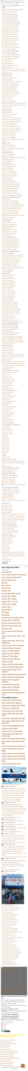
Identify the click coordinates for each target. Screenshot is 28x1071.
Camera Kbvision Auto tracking (10, 266)
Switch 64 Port (6, 448)
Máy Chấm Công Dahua (8, 481)
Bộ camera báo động (8, 63)
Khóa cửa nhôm (6, 548)
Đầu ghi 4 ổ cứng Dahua (8, 284)
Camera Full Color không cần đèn (11, 354)
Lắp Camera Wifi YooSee (7, 1061)
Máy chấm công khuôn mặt (9, 470)
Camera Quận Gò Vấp (8, 934)
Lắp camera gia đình (7, 992)
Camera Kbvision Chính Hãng (8, 1043)
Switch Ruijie (5, 387)
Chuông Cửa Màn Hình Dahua (10, 491)
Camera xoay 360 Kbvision (9, 250)
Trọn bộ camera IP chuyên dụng (11, 54)
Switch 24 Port (6, 445)
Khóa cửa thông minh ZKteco (10, 532)
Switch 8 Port (5, 441)
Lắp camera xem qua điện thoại (8, 1051)
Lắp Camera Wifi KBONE (7, 1063)
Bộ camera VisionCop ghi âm (10, 43)
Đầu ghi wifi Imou (7, 76)
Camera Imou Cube (7, 80)
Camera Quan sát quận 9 (8, 963)
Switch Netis (5, 405)
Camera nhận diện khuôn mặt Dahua (12, 338)
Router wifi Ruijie (6, 428)
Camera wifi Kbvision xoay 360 (10, 239)
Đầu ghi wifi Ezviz (6, 112)
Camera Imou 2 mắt (7, 99)
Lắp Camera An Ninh (7, 905)
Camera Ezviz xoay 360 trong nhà (11, 119)
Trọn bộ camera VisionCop (9, 40)
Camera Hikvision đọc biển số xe (11, 210)
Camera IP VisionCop (8, 349)
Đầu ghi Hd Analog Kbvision (9, 224)
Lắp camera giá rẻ (8, 990)
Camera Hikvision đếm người (10, 213)
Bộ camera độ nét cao (8, 67)
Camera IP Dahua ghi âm (9, 296)
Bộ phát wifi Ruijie (7, 383)
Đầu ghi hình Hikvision (8, 165)
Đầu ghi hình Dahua (7, 275)
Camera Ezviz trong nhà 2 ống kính (11, 121)
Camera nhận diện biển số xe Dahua (12, 340)
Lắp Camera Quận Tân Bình (9, 936)
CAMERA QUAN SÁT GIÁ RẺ (9, 964)
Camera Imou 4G (6, 98)
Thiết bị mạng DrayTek (8, 407)
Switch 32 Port (6, 446)
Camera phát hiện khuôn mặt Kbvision (12, 255)
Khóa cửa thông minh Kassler (10, 530)
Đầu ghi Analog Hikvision (9, 166)
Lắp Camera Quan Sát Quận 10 (10, 948)
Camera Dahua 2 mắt (8, 315)
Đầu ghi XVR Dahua (7, 277)
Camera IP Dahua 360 (8, 298)
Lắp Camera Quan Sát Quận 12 (10, 914)
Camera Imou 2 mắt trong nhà (10, 85)
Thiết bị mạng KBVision (8, 423)
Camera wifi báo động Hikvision (10, 188)
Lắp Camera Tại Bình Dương (10, 907)
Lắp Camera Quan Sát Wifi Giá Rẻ (11, 950)
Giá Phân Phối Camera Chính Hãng (11, 952)
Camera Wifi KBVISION (8, 237)
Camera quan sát (6, 988)
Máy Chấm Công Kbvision (9, 482)
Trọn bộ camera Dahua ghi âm (10, 20)
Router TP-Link (6, 376)
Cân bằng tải (5, 452)
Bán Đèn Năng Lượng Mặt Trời (10, 921)
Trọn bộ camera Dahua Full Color (11, 22)
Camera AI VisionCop (8, 352)
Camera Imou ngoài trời (8, 87)
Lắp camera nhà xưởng (14, 994)
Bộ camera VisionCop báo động (10, 47)
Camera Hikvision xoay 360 (9, 190)
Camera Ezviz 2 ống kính (8, 136)
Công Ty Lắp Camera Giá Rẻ (9, 919)
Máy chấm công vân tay (8, 472)
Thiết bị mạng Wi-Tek (8, 419)
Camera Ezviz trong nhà (8, 114)
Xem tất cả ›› (5, 873)
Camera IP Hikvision (7, 179)
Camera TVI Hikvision (8, 177)
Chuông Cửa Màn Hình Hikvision (11, 489)
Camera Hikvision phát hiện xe (10, 212)
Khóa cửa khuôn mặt (7, 538)
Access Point (5, 450)
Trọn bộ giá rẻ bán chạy (8, 16)
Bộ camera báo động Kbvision (10, 38)
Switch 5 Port (5, 439)
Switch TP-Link (6, 374)
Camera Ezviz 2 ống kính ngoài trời (11, 130)
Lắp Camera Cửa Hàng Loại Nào (9, 1052)
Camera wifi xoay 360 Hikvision (10, 183)
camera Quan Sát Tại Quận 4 (10, 941)
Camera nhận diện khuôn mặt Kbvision (13, 257)
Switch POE (5, 435)
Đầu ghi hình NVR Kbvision (9, 226)
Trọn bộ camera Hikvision (9, 25)
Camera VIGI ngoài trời (8, 156)
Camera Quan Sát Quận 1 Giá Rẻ (11, 954)
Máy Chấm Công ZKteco (8, 479)
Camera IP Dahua (7, 289)
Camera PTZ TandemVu (8, 201)
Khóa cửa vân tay (6, 539)
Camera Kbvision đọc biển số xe (10, 259)
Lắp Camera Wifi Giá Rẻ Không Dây (9, 1058)
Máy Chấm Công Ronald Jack (10, 475)
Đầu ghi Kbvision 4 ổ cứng (9, 231)
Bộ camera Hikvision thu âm (9, 27)
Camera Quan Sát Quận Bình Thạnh (12, 932)
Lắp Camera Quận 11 (7, 961)
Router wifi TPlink (7, 432)
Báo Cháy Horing (6, 507)
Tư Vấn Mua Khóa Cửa (6, 1065)
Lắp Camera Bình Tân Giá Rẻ (10, 930)
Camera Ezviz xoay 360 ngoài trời (11, 128)
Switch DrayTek (6, 410)
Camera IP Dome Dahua (8, 291)
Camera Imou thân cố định (9, 89)
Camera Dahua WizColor (9, 325)
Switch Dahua (5, 399)
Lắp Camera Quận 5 (7, 943)
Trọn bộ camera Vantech (9, 49)
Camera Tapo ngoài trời (8, 146)
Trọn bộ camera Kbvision (9, 33)
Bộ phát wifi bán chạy (8, 459)
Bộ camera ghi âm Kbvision (9, 34)
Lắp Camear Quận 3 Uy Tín (9, 910)
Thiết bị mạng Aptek (7, 414)
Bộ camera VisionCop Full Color (10, 45)
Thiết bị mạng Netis (7, 401)
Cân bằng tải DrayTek (8, 412)
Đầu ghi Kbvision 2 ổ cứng (9, 230)
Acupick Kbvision (6, 253)
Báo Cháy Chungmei (7, 509)
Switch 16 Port (6, 443)
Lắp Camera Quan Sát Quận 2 (10, 928)
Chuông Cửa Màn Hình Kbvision (11, 493)
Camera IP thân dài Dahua (9, 293)
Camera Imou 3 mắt (7, 101)
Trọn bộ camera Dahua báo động (11, 24)
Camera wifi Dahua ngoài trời (10, 304)
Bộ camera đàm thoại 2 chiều (10, 65)
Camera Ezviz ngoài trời (8, 123)
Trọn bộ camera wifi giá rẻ (9, 52)
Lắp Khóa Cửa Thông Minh (9, 925)
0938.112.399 (21, 3)
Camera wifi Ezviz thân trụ (9, 125)
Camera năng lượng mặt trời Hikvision (12, 195)
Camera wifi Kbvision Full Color (10, 244)
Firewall (4, 455)
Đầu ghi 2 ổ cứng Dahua (8, 282)
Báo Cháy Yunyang (7, 505)
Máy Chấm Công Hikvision (9, 477)
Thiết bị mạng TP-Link (8, 372)
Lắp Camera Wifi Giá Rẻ (8, 939)
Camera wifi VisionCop (8, 351)
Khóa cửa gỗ (5, 550)
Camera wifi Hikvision (8, 181)
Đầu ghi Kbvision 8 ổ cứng (9, 233)
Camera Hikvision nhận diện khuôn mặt (13, 206)
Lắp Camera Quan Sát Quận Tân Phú (12, 937)
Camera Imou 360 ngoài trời (9, 90)
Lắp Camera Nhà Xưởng (6, 1056)
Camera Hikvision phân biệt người (11, 208)
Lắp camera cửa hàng (20, 992)
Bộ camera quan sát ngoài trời (10, 58)
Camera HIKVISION (5, 1045)
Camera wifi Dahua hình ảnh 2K (10, 311)
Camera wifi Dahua (7, 300)
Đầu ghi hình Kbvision (8, 222)
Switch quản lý (6, 437)
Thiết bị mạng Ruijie (7, 381)
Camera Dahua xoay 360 (8, 318)
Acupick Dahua (6, 331)
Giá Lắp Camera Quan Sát (9, 923)
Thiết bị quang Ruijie (7, 389)
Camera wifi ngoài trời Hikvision (11, 186)
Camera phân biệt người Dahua (10, 333)
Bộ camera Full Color (7, 60)
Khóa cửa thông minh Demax (10, 527)
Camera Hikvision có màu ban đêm (11, 194)
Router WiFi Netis (7, 403)
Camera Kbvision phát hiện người (11, 260)
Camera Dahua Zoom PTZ (9, 316)
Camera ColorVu (6, 199)
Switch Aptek (5, 417)
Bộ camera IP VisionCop (8, 42)
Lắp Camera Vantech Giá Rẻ (7, 1040)
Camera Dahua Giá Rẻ (6, 1042)
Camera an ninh (4, 1047)
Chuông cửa (22, 484)
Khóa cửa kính (6, 545)
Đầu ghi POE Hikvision (8, 170)
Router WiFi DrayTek (7, 408)
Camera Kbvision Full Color (9, 264)
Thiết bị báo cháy (19, 500)
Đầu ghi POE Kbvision (8, 228)
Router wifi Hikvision (7, 392)
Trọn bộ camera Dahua (8, 18)
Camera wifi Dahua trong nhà (10, 302)
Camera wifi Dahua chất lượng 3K (11, 313)
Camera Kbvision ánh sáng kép (10, 262)
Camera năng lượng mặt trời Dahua (12, 322)
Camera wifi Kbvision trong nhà (10, 240)
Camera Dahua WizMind (8, 329)
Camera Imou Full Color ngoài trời (11, 92)
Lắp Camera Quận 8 (7, 912)
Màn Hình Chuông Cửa (8, 498)
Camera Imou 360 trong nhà (10, 83)
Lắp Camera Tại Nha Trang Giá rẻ (11, 908)
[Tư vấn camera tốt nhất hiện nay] (26, 566)
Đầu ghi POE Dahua (7, 280)
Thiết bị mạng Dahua (8, 396)
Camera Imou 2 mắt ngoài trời (10, 94)
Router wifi (5, 426)
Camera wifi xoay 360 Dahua (10, 305)
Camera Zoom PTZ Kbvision (9, 248)
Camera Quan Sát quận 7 (9, 946)
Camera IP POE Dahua (8, 295)
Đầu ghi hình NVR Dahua (9, 278)
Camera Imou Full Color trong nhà (11, 81)
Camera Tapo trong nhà (8, 145)
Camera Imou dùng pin (8, 96)
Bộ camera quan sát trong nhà (10, 56)
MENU (4, 563)
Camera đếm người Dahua (9, 334)
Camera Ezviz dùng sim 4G (9, 134)
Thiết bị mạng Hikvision (8, 390)
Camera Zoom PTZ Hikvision (10, 192)
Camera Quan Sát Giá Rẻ (8, 916)
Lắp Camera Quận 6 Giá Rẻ (9, 945)
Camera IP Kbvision (7, 235)
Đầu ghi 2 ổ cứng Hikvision (9, 172)
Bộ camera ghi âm (7, 62)
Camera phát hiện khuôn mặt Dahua (12, 336)
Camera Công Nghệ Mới (8, 918)
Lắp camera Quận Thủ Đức (9, 959)
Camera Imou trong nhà (8, 78)
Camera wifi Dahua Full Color (10, 307)
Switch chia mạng (6, 434)
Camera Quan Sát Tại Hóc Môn (10, 957)
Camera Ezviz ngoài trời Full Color (11, 127)
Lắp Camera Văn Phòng (6, 1054)
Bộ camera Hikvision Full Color (10, 29)
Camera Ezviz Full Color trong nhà (11, 117)
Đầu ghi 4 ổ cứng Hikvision (9, 174)
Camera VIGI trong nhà (8, 154)
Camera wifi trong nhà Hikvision (11, 185)
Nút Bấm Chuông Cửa (8, 496)
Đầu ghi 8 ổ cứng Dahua (8, 286)
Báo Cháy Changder (7, 510)
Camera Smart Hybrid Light (9, 203)
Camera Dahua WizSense (9, 327)
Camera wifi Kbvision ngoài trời (10, 242)
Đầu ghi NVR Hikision (8, 168)
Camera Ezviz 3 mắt (7, 137)
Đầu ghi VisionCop (7, 347)
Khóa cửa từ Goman (7, 534)
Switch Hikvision (6, 394)
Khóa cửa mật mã (6, 543)
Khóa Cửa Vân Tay (7, 927)
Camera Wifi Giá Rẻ (5, 1060)
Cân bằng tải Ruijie (7, 385)
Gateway (4, 454)
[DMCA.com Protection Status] (5, 1031)
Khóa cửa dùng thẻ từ (8, 541)
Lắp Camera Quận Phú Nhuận (10, 955)
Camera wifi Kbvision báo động (10, 246)
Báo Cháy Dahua (6, 512)
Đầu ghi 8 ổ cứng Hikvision (9, 175)
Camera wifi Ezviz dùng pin (9, 132)
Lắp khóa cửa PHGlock (8, 528)
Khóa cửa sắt (5, 547)
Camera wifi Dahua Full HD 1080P (11, 309)
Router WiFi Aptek (7, 416)
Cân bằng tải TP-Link (8, 378)
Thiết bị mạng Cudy (7, 421)
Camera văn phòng (19, 990)
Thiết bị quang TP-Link (8, 380)
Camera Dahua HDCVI (8, 287)
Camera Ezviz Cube (7, 116)
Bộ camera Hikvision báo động (10, 31)
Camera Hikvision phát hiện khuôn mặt (13, 204)
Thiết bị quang (6, 457)
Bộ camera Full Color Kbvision (10, 36)
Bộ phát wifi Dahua (7, 398)
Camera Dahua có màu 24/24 (10, 320)
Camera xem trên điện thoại (19, 988)
